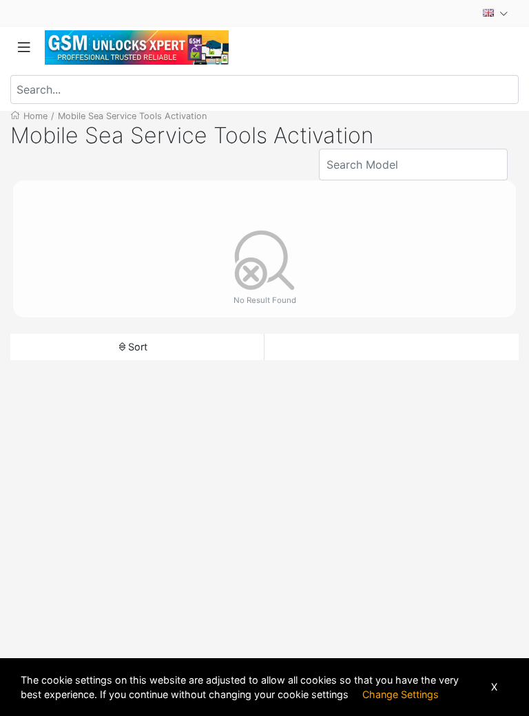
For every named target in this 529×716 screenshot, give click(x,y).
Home (35, 116)
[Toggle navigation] (24, 47)
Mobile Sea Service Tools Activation (132, 116)
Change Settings (400, 694)
